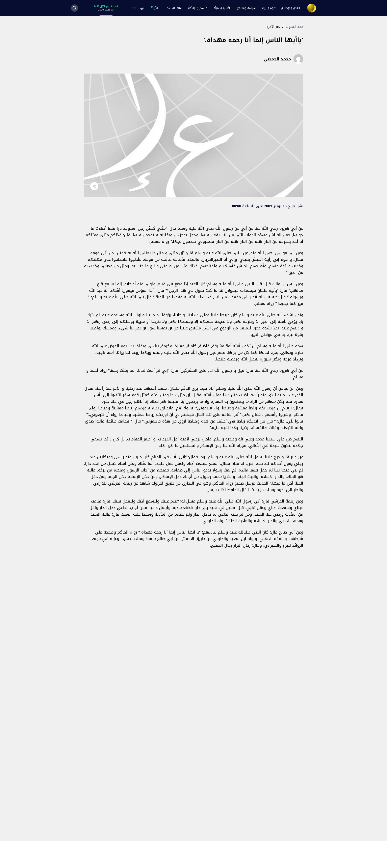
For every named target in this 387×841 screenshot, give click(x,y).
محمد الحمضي (277, 59)
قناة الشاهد (174, 8)
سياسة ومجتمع (246, 8)
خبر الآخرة (273, 27)
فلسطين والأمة (197, 8)
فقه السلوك (294, 27)
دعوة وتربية (269, 8)
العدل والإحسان (290, 8)
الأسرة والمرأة (222, 8)
